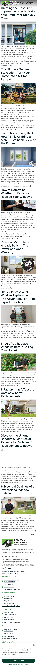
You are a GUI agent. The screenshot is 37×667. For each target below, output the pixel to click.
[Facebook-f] (2, 556)
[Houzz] (13, 556)
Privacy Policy (24, 664)
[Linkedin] (16, 556)
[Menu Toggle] (33, 3)
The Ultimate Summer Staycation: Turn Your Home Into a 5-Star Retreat (16, 74)
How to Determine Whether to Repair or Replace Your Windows (16, 193)
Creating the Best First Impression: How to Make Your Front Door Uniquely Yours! (18, 13)
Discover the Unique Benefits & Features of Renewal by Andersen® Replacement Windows (16, 440)
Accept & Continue (18, 661)
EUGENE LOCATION (8, 609)
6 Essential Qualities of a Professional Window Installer (17, 490)
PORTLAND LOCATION (9, 576)
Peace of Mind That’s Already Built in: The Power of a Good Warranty (15, 247)
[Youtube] (9, 556)
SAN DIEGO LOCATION (9, 593)
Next (33, 534)
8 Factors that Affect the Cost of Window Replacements (17, 393)
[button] (34, 645)
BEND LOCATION (7, 626)
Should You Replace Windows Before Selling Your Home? (17, 347)
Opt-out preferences (13, 664)
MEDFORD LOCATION (9, 642)
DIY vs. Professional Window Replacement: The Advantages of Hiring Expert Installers (18, 297)
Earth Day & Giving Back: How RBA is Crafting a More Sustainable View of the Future (18, 138)
